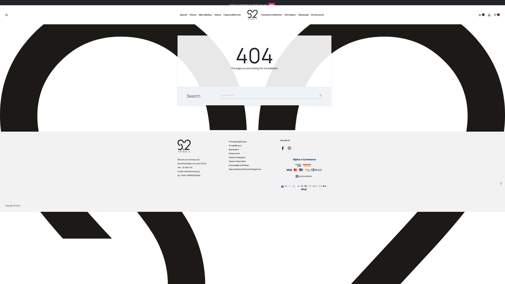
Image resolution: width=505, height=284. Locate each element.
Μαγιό (218, 14)
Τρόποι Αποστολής (237, 161)
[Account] (489, 14)
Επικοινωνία (317, 14)
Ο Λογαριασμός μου (238, 141)
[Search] (6, 14)
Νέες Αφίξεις (205, 14)
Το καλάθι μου (235, 145)
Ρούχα (193, 14)
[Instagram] (289, 148)
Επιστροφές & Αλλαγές (239, 165)
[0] (480, 14)
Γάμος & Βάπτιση (232, 14)
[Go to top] (501, 183)
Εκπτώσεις (290, 14)
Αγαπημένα (234, 149)
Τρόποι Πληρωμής (237, 157)
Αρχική (183, 14)
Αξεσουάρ (303, 14)
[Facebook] (282, 148)
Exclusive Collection (272, 14)
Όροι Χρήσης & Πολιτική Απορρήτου (245, 169)
